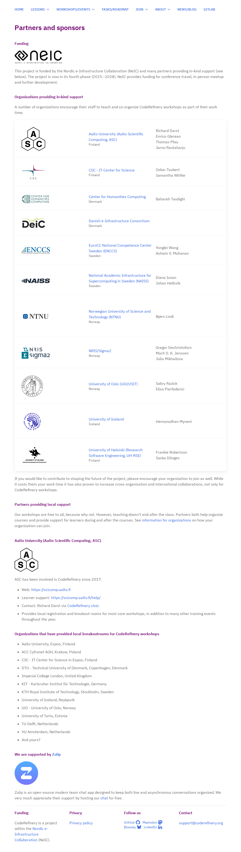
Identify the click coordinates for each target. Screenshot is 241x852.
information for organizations (166, 520)
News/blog (187, 9)
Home (19, 9)
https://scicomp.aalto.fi (51, 589)
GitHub (129, 822)
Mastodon (150, 822)
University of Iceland (106, 419)
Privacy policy (81, 823)
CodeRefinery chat (83, 605)
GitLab (209, 9)
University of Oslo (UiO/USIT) (113, 383)
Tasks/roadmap (115, 9)
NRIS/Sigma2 (100, 350)
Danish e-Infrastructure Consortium (119, 220)
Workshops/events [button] (73, 9)
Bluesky (130, 827)
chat (104, 798)
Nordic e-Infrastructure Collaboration (31, 834)
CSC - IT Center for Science (112, 170)
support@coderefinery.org (201, 823)
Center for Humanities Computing (117, 196)
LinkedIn (150, 827)
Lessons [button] (38, 9)
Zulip (56, 754)
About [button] (160, 9)
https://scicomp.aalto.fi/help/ (75, 597)
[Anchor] (31, 43)
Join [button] (139, 9)
